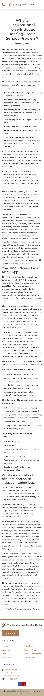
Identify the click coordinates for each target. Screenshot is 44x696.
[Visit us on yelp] (24, 684)
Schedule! (10, 633)
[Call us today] (3, 4)
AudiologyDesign (22, 691)
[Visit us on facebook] (20, 684)
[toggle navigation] (40, 4)
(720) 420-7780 (12, 679)
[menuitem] (11, 646)
